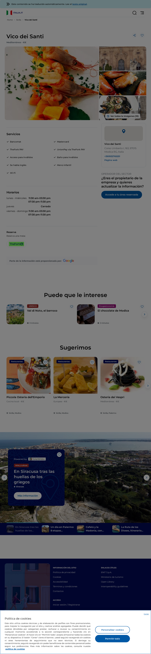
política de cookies (15, 649)
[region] (75, 632)
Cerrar (146, 614)
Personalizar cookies (112, 630)
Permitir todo (112, 638)
